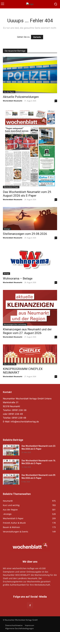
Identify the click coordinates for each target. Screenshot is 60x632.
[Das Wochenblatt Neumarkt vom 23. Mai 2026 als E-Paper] (11, 450)
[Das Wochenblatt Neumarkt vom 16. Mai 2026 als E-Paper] (11, 464)
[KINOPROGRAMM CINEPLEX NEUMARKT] (30, 354)
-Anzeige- (7, 229)
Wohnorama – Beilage (17, 278)
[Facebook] (30, 605)
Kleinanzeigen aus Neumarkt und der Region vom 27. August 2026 (27, 331)
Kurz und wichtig (9, 364)
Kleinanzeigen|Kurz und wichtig (15, 324)
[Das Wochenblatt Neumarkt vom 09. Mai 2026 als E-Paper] (11, 479)
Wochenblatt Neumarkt (12, 101)
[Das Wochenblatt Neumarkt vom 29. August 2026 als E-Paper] (30, 148)
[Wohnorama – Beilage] (30, 260)
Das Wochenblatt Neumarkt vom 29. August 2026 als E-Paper (27, 193)
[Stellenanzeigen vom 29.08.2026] (30, 218)
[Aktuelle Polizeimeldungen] (30, 75)
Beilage (6, 273)
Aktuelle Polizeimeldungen (21, 97)
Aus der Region (9, 92)
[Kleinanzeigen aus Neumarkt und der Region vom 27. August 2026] (30, 308)
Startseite (37, 37)
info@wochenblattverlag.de (25, 421)
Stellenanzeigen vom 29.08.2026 (25, 234)
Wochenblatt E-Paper (11, 187)
